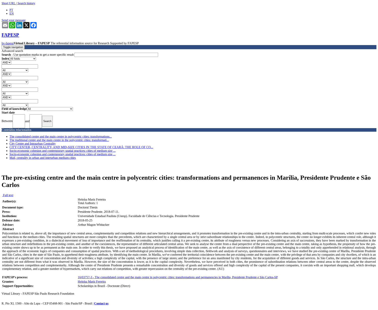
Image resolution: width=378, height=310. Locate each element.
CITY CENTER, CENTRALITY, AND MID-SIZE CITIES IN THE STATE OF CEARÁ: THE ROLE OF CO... (81, 147)
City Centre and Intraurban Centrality (32, 143)
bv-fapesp (8, 43)
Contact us (101, 303)
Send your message (14, 20)
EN (11, 13)
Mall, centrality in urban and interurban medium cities (42, 157)
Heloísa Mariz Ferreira (92, 281)
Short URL (8, 3)
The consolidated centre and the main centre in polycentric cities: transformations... (60, 136)
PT (11, 10)
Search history (26, 3)
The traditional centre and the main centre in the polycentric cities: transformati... (59, 140)
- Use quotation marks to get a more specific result (38, 54)
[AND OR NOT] (6, 62)
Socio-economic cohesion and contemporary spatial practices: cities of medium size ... (62, 150)
